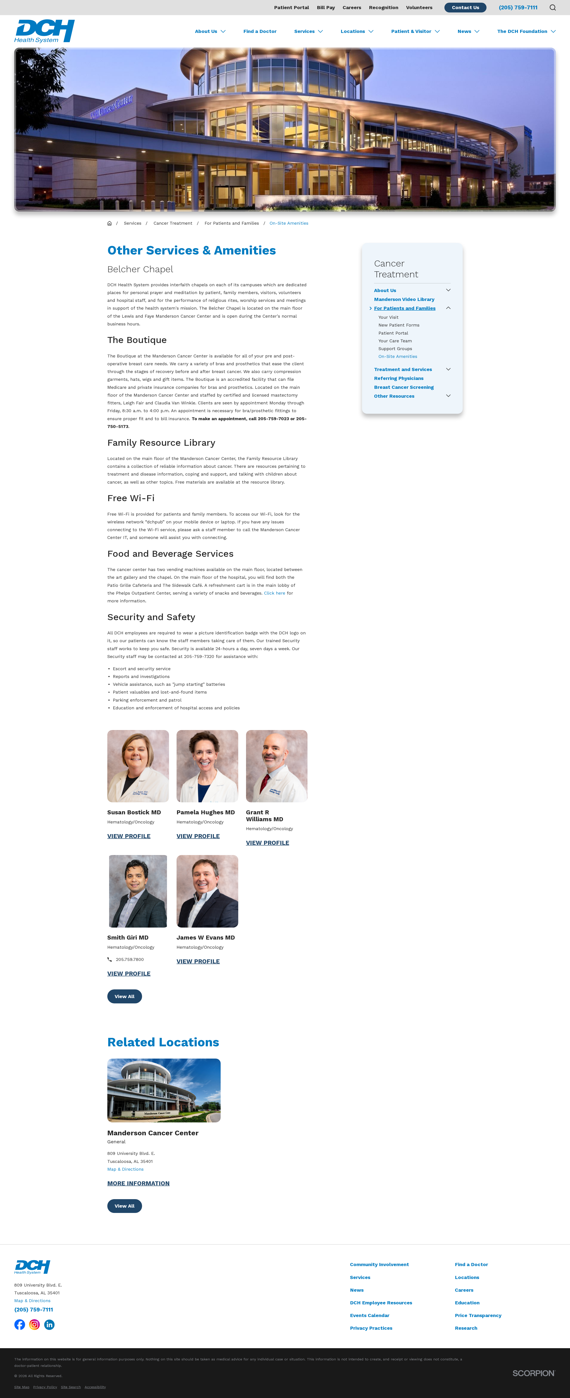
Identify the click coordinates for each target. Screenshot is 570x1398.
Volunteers (419, 7)
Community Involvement (379, 1264)
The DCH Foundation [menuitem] (522, 31)
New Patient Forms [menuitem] (399, 325)
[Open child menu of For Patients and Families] (448, 308)
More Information (138, 1183)
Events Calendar (369, 1315)
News (357, 1290)
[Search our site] (553, 7)
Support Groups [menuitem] (395, 348)
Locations (467, 1277)
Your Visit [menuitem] (389, 317)
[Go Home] (109, 223)
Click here (274, 593)
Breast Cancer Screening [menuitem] (404, 387)
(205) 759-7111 (518, 7)
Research (466, 1328)
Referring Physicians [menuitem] (398, 378)
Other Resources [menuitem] (394, 396)
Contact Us (465, 7)
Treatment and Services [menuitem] (403, 369)
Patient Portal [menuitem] (393, 333)
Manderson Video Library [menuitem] (404, 299)
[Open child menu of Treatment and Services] (448, 369)
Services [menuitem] (304, 31)
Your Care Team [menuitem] (395, 340)
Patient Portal (291, 7)
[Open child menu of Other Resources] (448, 396)
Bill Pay (326, 7)
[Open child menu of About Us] (448, 290)
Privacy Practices (371, 1328)
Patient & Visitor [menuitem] (411, 31)
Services (360, 1277)
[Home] (44, 31)
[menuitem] (21, 1387)
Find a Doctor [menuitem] (260, 31)
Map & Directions (125, 1169)
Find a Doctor (471, 1264)
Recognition (383, 7)
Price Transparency (478, 1315)
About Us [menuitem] (206, 31)
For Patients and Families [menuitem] (405, 308)
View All (124, 996)
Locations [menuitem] (353, 31)
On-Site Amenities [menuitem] (398, 356)
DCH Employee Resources (381, 1302)
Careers (352, 7)
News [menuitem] (464, 31)
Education (467, 1302)
